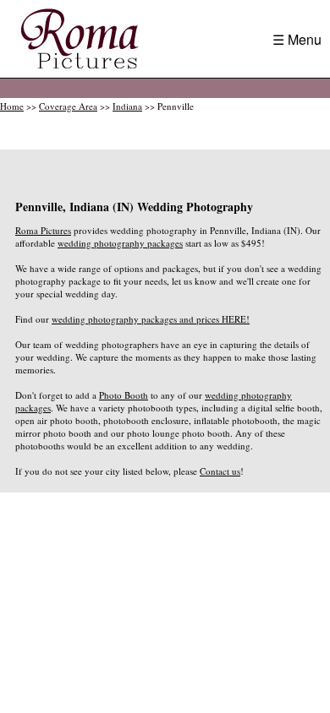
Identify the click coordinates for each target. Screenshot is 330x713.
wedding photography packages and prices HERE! (151, 319)
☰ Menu (297, 39)
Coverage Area (68, 106)
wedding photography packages (120, 243)
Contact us (220, 471)
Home (12, 106)
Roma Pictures (43, 230)
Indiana (127, 106)
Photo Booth (123, 395)
